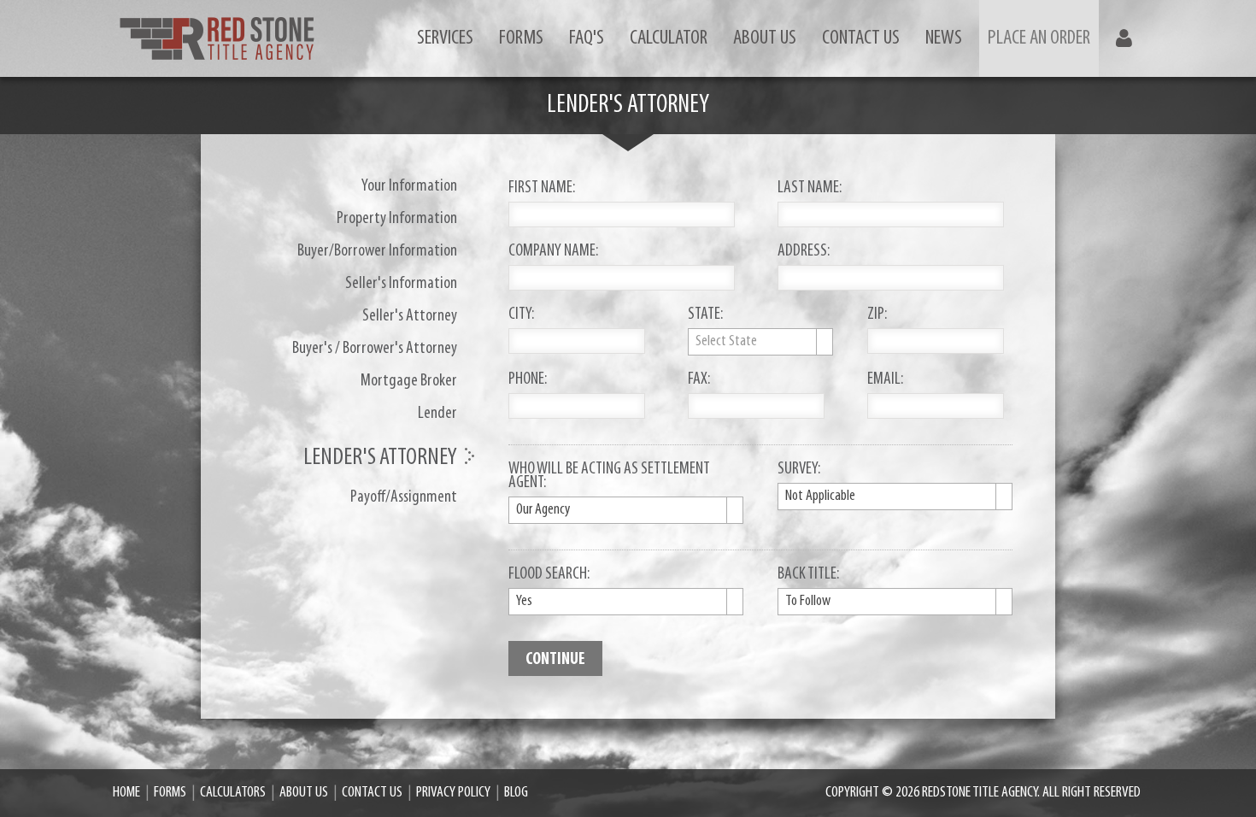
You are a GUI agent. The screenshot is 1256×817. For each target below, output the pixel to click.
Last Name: (810, 189)
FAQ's (586, 38)
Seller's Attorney (409, 316)
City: (521, 315)
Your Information (409, 186)
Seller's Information (401, 283)
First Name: (541, 189)
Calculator (668, 38)
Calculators (233, 793)
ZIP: (877, 315)
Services (445, 38)
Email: (885, 380)
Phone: (527, 380)
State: (705, 315)
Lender (437, 413)
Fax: (699, 380)
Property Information (397, 218)
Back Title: (808, 575)
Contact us (861, 38)
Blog (516, 793)
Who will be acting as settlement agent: (609, 476)
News (943, 38)
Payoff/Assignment (403, 497)
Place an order (1039, 38)
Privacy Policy (453, 793)
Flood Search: (549, 575)
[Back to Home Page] (217, 38)
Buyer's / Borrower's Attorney (374, 348)
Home (126, 793)
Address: (804, 252)
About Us (764, 38)
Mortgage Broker (409, 381)
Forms (521, 38)
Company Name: (553, 252)
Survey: (799, 470)
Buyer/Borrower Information (377, 251)
